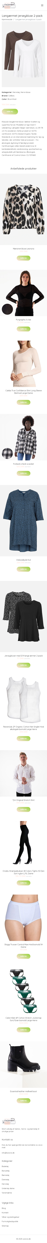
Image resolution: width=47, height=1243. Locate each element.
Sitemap (5, 1226)
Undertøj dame (8, 1188)
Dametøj (5, 1179)
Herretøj (16, 92)
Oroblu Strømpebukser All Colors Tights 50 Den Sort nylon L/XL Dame (23, 872)
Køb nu (10, 111)
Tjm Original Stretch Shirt (24, 800)
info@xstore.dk (8, 1153)
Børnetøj (5, 1175)
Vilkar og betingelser (10, 1217)
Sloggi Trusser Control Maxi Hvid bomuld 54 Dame (23, 945)
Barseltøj (6, 1171)
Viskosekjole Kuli (23, 560)
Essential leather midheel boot (23, 1091)
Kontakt (5, 1212)
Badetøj (5, 1166)
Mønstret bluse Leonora (23, 248)
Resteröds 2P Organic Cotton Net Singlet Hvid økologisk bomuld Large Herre (23, 728)
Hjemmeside (7, 19)
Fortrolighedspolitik (10, 1221)
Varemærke (7, 1193)
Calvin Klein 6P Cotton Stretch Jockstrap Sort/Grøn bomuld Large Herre (23, 1019)
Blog (4, 1208)
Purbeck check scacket (23, 464)
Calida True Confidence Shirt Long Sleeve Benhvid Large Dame (23, 391)
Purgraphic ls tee (23, 319)
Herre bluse (25, 92)
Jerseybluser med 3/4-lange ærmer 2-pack (23, 656)
